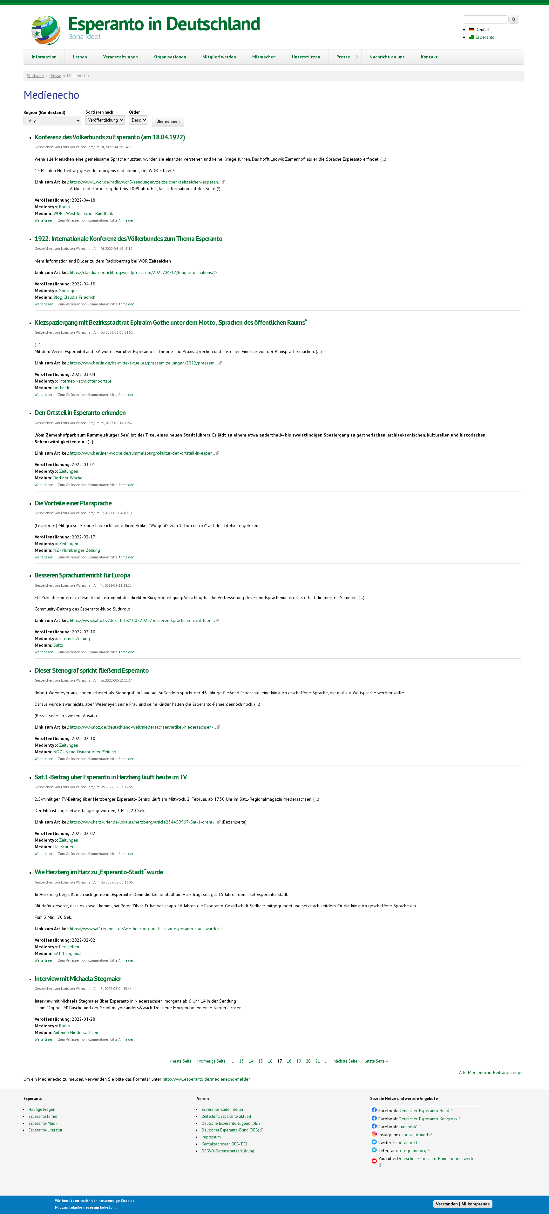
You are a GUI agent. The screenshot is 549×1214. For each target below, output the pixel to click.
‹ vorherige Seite (211, 1061)
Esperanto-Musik (43, 1123)
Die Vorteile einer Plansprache (73, 503)
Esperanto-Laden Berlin (222, 1109)
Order (134, 112)
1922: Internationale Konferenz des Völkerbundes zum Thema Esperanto (128, 238)
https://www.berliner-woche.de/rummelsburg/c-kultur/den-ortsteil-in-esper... (144, 453)
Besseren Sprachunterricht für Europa (82, 575)
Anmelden (126, 220)
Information (44, 57)
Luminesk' (410, 1127)
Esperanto (484, 37)
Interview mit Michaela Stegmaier (78, 978)
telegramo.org (414, 1150)
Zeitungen (68, 471)
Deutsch (482, 29)
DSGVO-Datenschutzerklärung (228, 1150)
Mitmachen (264, 57)
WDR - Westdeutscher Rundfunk (83, 213)
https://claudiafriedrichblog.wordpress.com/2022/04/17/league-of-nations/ (143, 272)
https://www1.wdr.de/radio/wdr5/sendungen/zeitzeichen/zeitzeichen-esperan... (147, 182)
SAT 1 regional (67, 953)
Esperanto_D (407, 1142)
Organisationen (170, 57)
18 (289, 1061)
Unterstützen (306, 57)
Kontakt (429, 57)
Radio (64, 207)
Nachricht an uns (387, 57)
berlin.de (62, 387)
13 (241, 1061)
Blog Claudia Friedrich (74, 297)
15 (260, 1061)
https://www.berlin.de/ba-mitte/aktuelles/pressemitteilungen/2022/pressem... (146, 363)
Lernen (80, 57)
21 (317, 1061)
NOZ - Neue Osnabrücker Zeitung (84, 752)
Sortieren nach (99, 112)
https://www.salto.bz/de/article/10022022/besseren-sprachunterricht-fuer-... (144, 620)
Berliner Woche (68, 478)
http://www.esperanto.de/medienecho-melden (207, 1079)
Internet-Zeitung (74, 638)
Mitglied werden (219, 57)
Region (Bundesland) (44, 112)
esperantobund (415, 1134)
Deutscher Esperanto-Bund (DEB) (230, 1129)
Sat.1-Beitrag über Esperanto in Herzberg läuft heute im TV (111, 777)
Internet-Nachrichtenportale (85, 381)
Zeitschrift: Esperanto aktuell (226, 1116)
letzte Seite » (376, 1061)
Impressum (211, 1136)
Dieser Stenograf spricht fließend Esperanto (92, 670)
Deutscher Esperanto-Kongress (430, 1119)
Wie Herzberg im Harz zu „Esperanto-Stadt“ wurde (99, 872)
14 (251, 1061)
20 (308, 1061)
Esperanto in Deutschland (164, 23)
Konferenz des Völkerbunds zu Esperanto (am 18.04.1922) (110, 137)
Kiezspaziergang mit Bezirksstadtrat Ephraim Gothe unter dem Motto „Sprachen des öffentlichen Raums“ (171, 322)
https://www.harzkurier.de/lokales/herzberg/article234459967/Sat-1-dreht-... (145, 822)
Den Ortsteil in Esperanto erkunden (80, 412)
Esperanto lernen (43, 1116)
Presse (343, 57)
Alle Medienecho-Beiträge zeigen (491, 1072)
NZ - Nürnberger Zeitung (76, 550)
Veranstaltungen (120, 57)
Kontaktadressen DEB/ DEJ (224, 1143)
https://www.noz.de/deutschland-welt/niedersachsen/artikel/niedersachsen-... (145, 727)
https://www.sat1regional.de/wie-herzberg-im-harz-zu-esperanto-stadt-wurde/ (146, 928)
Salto (58, 645)
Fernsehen (69, 947)
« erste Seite (181, 1061)
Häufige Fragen (42, 1109)
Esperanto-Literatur (45, 1129)
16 (270, 1061)
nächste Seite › (347, 1061)
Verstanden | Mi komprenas (463, 1203)
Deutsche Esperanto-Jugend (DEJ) (231, 1123)
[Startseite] (46, 31)
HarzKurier (63, 847)
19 (298, 1061)
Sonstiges (68, 290)
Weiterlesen (44, 220)
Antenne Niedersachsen (75, 1032)
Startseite (35, 75)
